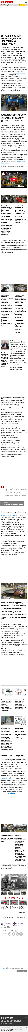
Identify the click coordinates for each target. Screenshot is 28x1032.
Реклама (10, 1023)
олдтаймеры (11, 793)
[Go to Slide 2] (10, 893)
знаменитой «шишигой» (7, 779)
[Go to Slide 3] (17, 893)
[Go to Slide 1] (4, 893)
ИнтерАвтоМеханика (10, 5)
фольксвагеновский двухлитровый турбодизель (11, 514)
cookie (17, 1029)
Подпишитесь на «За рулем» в (14, 917)
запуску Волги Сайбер (19, 73)
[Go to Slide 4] (23, 893)
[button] (26, 1028)
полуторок (4, 770)
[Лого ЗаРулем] (7, 2)
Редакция (4, 1023)
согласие (3, 968)
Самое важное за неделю (9, 961)
